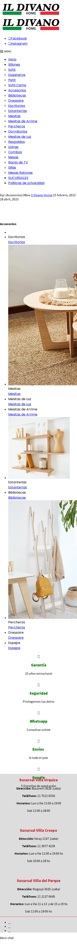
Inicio (12, 59)
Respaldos (16, 141)
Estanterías (17, 111)
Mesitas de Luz (19, 136)
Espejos (14, 648)
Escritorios (16, 105)
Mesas (13, 157)
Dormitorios (17, 131)
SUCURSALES (18, 177)
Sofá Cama (17, 85)
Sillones (14, 64)
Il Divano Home (42, 195)
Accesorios (17, 90)
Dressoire (16, 100)
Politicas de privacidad (26, 183)
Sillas (12, 167)
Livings (13, 147)
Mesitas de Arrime (22, 121)
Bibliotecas (17, 95)
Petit (12, 80)
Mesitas (14, 116)
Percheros (16, 126)
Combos (15, 152)
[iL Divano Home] (31, 15)
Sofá (11, 69)
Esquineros (16, 74)
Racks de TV (18, 162)
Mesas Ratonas (20, 172)
